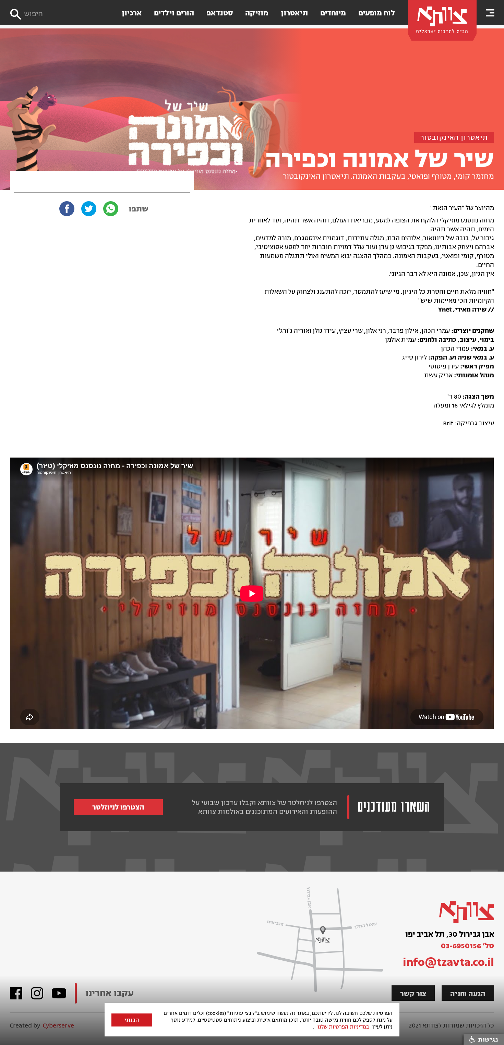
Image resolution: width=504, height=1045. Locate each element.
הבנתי (131, 1020)
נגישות (487, 1039)
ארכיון (132, 13)
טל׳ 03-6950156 (467, 946)
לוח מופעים (376, 13)
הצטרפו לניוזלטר (118, 807)
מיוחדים (333, 13)
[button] (490, 12)
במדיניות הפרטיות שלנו (343, 1027)
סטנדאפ (219, 13)
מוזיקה (256, 13)
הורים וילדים (174, 13)
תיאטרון (294, 13)
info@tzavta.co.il (448, 962)
